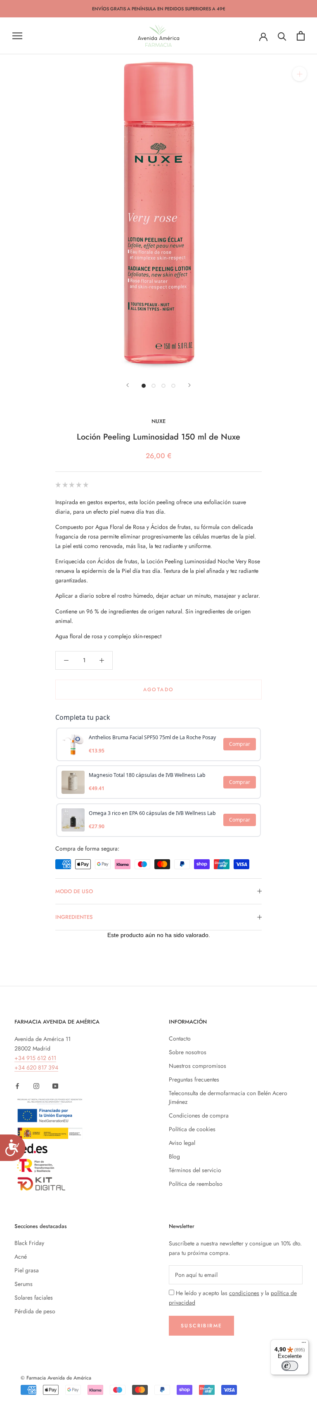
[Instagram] (36, 1085)
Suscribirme (201, 1325)
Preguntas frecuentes (194, 1079)
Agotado (158, 689)
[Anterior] (127, 385)
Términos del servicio (195, 1170)
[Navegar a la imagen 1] (144, 386)
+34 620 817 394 (36, 1067)
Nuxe (158, 421)
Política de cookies (192, 1129)
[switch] (290, 1366)
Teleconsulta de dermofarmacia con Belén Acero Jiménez (228, 1097)
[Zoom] (299, 74)
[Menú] (304, 1344)
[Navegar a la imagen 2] (153, 386)
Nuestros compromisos (197, 1066)
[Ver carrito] (301, 36)
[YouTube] (55, 1085)
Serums (23, 1284)
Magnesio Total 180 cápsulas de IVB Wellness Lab (147, 775)
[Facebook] (17, 1085)
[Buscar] (282, 35)
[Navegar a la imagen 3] (163, 386)
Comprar (239, 743)
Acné (20, 1256)
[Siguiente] (189, 385)
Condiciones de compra (199, 1115)
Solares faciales (33, 1297)
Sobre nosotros (187, 1052)
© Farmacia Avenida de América (56, 1378)
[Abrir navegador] (17, 35)
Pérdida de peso (34, 1311)
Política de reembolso (195, 1184)
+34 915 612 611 (35, 1058)
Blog (174, 1156)
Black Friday (29, 1243)
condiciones (244, 1293)
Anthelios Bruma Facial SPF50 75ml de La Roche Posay (152, 737)
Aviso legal (182, 1143)
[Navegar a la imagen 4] (173, 386)
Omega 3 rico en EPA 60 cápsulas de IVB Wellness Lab (152, 813)
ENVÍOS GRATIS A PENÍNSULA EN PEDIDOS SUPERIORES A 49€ (158, 8)
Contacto (180, 1038)
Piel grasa (26, 1270)
